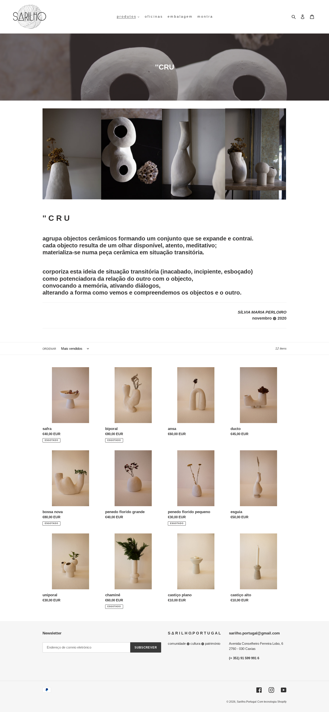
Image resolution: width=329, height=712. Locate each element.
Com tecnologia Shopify (271, 701)
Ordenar (49, 348)
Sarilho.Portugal (246, 701)
